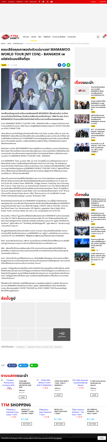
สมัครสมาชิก (103, 2)
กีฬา (39, 36)
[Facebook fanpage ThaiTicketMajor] (39, 2)
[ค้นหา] (98, 37)
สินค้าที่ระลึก (20, 2)
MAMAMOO (21, 347)
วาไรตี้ (26, 2)
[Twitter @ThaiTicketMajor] (43, 2)
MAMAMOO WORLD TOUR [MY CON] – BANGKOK (44, 347)
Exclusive (72, 36)
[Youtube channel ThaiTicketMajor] (51, 2)
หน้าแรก (4, 2)
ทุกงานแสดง (11, 2)
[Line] (68, 65)
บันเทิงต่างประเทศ (18, 44)
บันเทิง (33, 36)
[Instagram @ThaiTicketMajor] (47, 2)
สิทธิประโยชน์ (33, 2)
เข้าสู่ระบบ (93, 2)
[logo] (10, 37)
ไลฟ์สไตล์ (46, 36)
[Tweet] (64, 65)
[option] (18, 389)
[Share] (59, 65)
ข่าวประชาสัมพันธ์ (59, 36)
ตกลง (101, 438)
